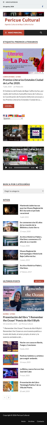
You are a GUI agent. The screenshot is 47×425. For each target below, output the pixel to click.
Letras (18, 77)
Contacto (40, 421)
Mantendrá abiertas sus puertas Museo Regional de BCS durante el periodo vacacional (31, 209)
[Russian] (20, 115)
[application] (23, 158)
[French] (7, 115)
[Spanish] (23, 115)
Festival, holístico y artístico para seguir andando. (32, 357)
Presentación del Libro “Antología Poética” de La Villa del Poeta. (30, 385)
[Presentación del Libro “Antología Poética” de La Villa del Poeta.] (10, 382)
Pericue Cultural (22, 20)
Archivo (31, 421)
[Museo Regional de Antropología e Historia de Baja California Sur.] (10, 251)
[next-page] (8, 397)
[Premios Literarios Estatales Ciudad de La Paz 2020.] (23, 61)
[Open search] (41, 32)
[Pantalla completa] (41, 167)
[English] (4, 115)
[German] (10, 115)
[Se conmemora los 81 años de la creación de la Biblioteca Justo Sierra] (10, 222)
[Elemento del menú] (42, 6)
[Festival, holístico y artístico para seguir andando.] (10, 356)
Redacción (19, 87)
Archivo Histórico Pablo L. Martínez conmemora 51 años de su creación (31, 239)
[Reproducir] (6, 167)
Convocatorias (8, 77)
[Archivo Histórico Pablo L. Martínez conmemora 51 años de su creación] (10, 237)
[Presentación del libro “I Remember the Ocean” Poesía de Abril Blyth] (23, 298)
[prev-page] (5, 397)
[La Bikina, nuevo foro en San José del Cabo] (10, 369)
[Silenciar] (37, 167)
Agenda (6, 314)
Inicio (23, 421)
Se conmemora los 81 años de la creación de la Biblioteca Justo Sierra (31, 225)
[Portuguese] (17, 115)
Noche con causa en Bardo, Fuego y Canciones (31, 343)
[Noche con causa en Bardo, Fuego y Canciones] (10, 343)
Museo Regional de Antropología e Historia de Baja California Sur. (31, 253)
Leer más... (7, 105)
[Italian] (14, 115)
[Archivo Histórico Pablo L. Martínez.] (10, 265)
